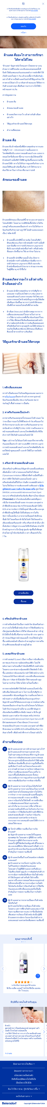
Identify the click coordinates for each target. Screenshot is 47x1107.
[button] (38, 976)
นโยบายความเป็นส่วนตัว (23, 1075)
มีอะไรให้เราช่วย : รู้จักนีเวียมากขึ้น (23, 1089)
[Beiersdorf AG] (9, 1103)
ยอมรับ (23, 26)
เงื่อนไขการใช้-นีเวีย (23, 1082)
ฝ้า (42, 76)
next (44, 969)
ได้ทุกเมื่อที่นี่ (34, 10)
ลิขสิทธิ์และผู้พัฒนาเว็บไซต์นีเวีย (24, 1079)
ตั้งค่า (24, 33)
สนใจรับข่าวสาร (23, 1096)
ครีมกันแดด (10, 396)
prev (3, 969)
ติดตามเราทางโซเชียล (23, 1064)
